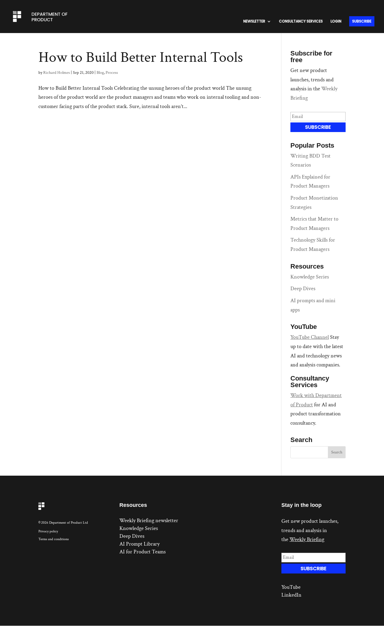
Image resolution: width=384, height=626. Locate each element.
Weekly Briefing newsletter (148, 520)
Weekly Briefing (307, 539)
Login (336, 21)
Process (112, 72)
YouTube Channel (309, 337)
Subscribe (361, 21)
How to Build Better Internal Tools (140, 57)
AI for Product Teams (142, 551)
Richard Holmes (56, 72)
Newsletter (254, 21)
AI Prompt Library (139, 543)
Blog (100, 72)
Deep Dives (302, 288)
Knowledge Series (309, 276)
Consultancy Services (301, 21)
